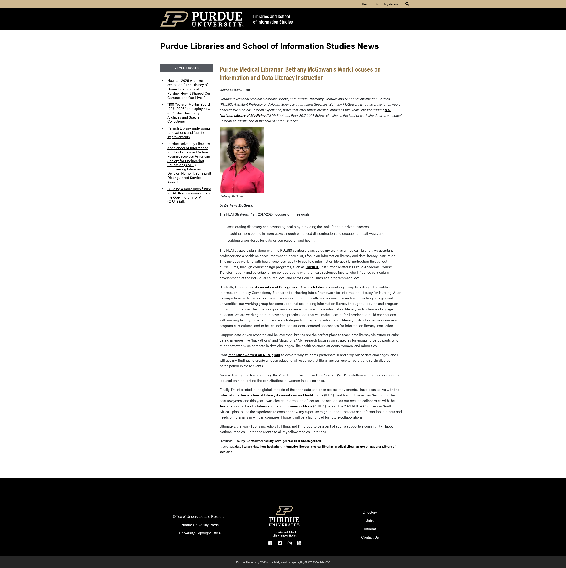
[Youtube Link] (299, 543)
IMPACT (312, 266)
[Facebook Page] (270, 543)
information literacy (296, 446)
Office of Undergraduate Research (199, 516)
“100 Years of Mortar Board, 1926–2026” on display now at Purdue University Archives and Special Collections (189, 113)
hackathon (274, 446)
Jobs (370, 521)
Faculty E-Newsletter (249, 441)
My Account (392, 4)
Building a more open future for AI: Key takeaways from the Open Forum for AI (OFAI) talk (189, 195)
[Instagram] (290, 543)
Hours (366, 4)
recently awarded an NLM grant (254, 354)
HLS (297, 441)
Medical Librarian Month (352, 446)
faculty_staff (272, 441)
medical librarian (322, 446)
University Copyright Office (200, 533)
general (288, 441)
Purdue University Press (200, 525)
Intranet (370, 529)
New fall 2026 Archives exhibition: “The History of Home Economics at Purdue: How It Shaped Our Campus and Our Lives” (188, 89)
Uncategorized (311, 441)
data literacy (243, 446)
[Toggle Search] (407, 4)
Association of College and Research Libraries (292, 286)
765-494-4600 (321, 562)
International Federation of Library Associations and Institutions (271, 395)
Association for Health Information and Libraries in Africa (266, 406)
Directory (370, 512)
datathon (259, 446)
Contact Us (370, 537)
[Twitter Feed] (280, 543)
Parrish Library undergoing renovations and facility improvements (188, 132)
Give (377, 4)
